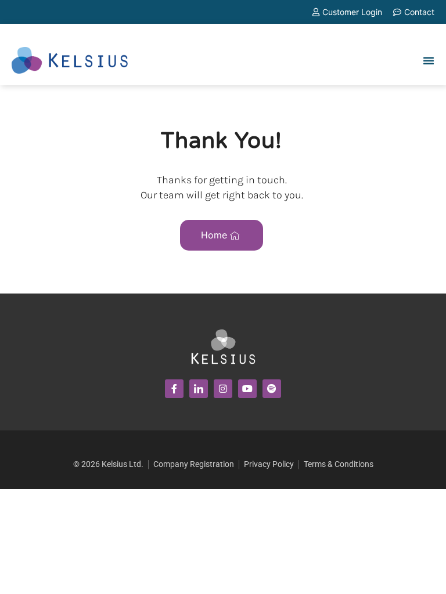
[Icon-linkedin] (198, 388)
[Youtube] (247, 388)
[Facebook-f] (174, 388)
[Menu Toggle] (428, 60)
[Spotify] (271, 388)
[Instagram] (223, 388)
